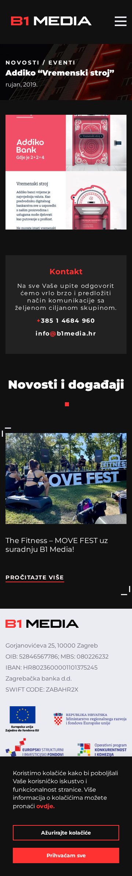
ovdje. (45, 806)
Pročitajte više (35, 577)
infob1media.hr (66, 333)
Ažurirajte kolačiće (66, 832)
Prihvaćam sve (66, 855)
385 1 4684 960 (66, 320)
